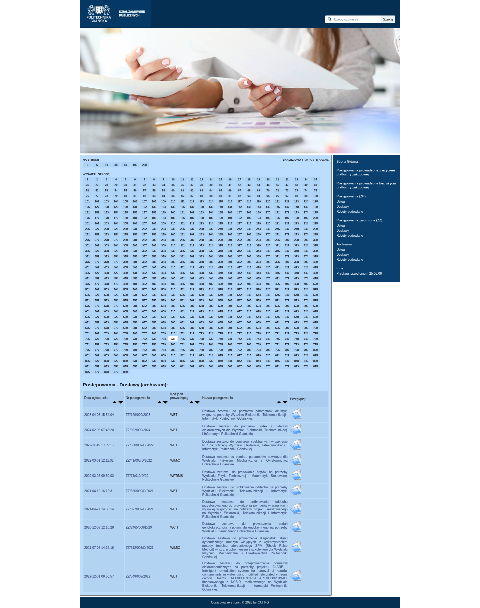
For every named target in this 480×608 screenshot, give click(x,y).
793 (249, 349)
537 (192, 294)
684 (163, 327)
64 (211, 190)
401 (87, 267)
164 (211, 212)
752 (97, 344)
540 (220, 294)
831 (135, 360)
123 (296, 201)
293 (249, 239)
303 (106, 245)
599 (306, 305)
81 (135, 195)
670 (268, 322)
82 (144, 195)
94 (258, 195)
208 (154, 223)
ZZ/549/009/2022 (138, 576)
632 (144, 316)
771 (277, 344)
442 (239, 272)
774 (306, 344)
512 (192, 289)
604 (116, 311)
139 (211, 206)
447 (287, 272)
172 (287, 212)
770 (268, 344)
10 (106, 164)
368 (249, 256)
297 (287, 239)
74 (306, 190)
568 (249, 300)
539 (211, 294)
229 (116, 228)
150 (315, 206)
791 (230, 349)
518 (249, 289)
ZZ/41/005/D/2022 (139, 460)
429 (116, 272)
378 (106, 261)
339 (211, 250)
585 (173, 305)
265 (220, 234)
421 (277, 267)
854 (116, 366)
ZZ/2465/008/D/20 (139, 527)
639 (211, 316)
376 (87, 261)
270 (268, 234)
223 (296, 223)
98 (296, 195)
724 (306, 333)
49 (306, 184)
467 (239, 278)
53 (106, 190)
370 (268, 256)
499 (306, 283)
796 (277, 349)
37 (192, 184)
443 (249, 272)
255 (125, 234)
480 (125, 283)
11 (182, 179)
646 (277, 316)
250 (315, 228)
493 (249, 283)
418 (249, 267)
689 (211, 327)
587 (192, 305)
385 (173, 261)
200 (144, 164)
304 (116, 245)
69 (258, 190)
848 (296, 360)
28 (106, 184)
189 (211, 217)
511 (182, 289)
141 (230, 206)
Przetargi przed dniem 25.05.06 (359, 273)
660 (173, 322)
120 (268, 201)
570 (268, 300)
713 (201, 333)
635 (173, 316)
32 (144, 184)
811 (182, 355)
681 (135, 327)
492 (239, 283)
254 (116, 234)
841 (230, 360)
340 (220, 250)
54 (116, 190)
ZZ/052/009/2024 (138, 430)
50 (125, 164)
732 (144, 338)
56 (135, 190)
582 (144, 305)
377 (97, 261)
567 (239, 300)
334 (163, 250)
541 (230, 294)
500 (315, 283)
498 (296, 283)
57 (144, 190)
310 (173, 245)
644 (258, 316)
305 (125, 245)
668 (249, 322)
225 (315, 223)
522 (287, 289)
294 (258, 239)
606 (135, 311)
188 (201, 217)
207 (144, 223)
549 (306, 294)
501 (87, 289)
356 (135, 256)
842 (239, 360)
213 (201, 223)
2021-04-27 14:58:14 (99, 509)
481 (135, 283)
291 (230, 239)
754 (116, 344)
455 (125, 278)
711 (182, 333)
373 (296, 256)
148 (296, 206)
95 (268, 195)
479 (116, 283)
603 (106, 311)
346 (277, 250)
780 (125, 349)
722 (287, 333)
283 (154, 239)
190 (220, 217)
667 (239, 322)
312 (192, 245)
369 (258, 256)
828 (106, 360)
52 (97, 190)
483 (154, 283)
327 (97, 250)
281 (135, 239)
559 (163, 300)
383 (154, 261)
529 (116, 294)
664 (211, 322)
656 (135, 322)
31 (135, 184)
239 (211, 228)
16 (230, 179)
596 (277, 305)
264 (211, 234)
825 (315, 355)
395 (268, 261)
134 (163, 206)
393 (249, 261)
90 (220, 195)
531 (135, 294)
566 (230, 300)
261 (182, 234)
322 (287, 245)
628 (106, 316)
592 (239, 305)
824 (306, 355)
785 (173, 349)
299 (306, 239)
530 (125, 294)
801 (87, 355)
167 (239, 212)
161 (182, 212)
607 (144, 311)
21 (277, 179)
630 (125, 316)
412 (192, 267)
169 (258, 212)
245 (268, 228)
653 (106, 322)
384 (163, 261)
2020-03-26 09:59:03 (99, 476)
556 (135, 300)
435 (173, 272)
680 (125, 327)
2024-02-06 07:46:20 (99, 430)
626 (87, 316)
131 (135, 206)
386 (182, 261)
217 (239, 223)
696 (277, 327)
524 (306, 289)
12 (192, 179)
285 (173, 239)
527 (97, 294)
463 (201, 278)
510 (173, 289)
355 (125, 256)
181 (135, 217)
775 (315, 344)
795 (268, 349)
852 (97, 366)
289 (211, 239)
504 (116, 289)
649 (306, 316)
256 (135, 234)
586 (182, 305)
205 (125, 223)
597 (287, 305)
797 (287, 349)
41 (230, 184)
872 (287, 366)
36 (182, 184)
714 (211, 333)
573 (296, 300)
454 (116, 278)
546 (277, 294)
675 (315, 322)
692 (239, 327)
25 (315, 179)
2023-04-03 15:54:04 (99, 415)
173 (296, 212)
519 (258, 289)
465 (220, 278)
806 (135, 355)
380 (125, 261)
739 (211, 338)
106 (135, 201)
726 (87, 338)
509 (163, 289)
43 (249, 184)
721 (277, 333)
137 (192, 206)
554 (116, 300)
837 (192, 360)
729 (116, 338)
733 (154, 338)
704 (116, 333)
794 (258, 349)
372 (287, 256)
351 (87, 256)
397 (287, 261)
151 (87, 212)
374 (306, 256)
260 (173, 234)
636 (182, 316)
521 (277, 289)
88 (201, 195)
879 (116, 371)
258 (154, 234)
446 (277, 272)
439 (211, 272)
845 (268, 360)
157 (144, 212)
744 (258, 338)
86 (182, 195)
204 (116, 223)
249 (306, 228)
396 (277, 261)
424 (306, 267)
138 (201, 206)
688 (201, 327)
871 (277, 366)
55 (125, 190)
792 (239, 349)
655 (125, 322)
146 (277, 206)
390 (220, 261)
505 (125, 289)
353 (106, 256)
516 (230, 289)
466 (230, 278)
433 (154, 272)
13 (201, 179)
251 (87, 234)
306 (135, 245)
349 (306, 250)
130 (125, 206)
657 (144, 322)
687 (192, 327)
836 (182, 360)
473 (296, 278)
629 (116, 316)
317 (239, 245)
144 (258, 206)
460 (173, 278)
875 (315, 366)
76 (87, 195)
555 (125, 300)
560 (173, 300)
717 (239, 333)
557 (144, 300)
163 (201, 212)
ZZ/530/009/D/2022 (140, 445)
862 (192, 366)
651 (87, 322)
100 (135, 164)
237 (192, 228)
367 (239, 256)
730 (125, 338)
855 (125, 366)
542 (239, 294)
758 (154, 344)
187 (192, 217)
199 (306, 217)
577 (97, 305)
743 (249, 338)
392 (239, 261)
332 (144, 250)
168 (249, 212)
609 (163, 311)
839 (211, 360)
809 (163, 355)
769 (258, 344)
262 (192, 234)
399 (306, 261)
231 (135, 228)
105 (125, 201)
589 (211, 305)
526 (87, 294)
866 (230, 366)
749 (306, 338)
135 (173, 206)
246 (277, 228)
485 (173, 283)
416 (230, 267)
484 (163, 283)
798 (296, 349)
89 (211, 195)
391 (230, 261)
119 (258, 201)
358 (154, 256)
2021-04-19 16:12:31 (99, 491)
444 (258, 272)
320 (268, 245)
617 (239, 311)
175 (315, 212)
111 (182, 201)
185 (173, 217)
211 (182, 223)
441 (230, 272)
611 (182, 311)
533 (154, 294)
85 (173, 195)
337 (192, 250)
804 (116, 355)
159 (163, 212)
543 (249, 294)
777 (97, 349)
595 (268, 305)
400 (315, 261)
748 (296, 338)
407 (144, 267)
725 (315, 333)
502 (97, 289)
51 (87, 190)
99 (306, 195)
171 (277, 212)
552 (97, 300)
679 (116, 327)
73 (296, 190)
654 (116, 322)
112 (192, 201)
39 (211, 184)
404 (116, 267)
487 (192, 283)
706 (135, 333)
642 (239, 316)
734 (163, 338)
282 (144, 239)
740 (220, 338)
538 (201, 294)
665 (220, 322)
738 (201, 338)
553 (106, 300)
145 (268, 206)
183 (154, 217)
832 (144, 360)
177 (97, 217)
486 (182, 283)
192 (239, 217)
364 (211, 256)
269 (258, 234)
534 (163, 294)
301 (87, 245)
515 (220, 289)
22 (287, 179)
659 (163, 322)
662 (192, 322)
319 (258, 245)
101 (87, 201)
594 (258, 305)
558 (154, 300)
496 (277, 283)
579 (116, 305)
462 (192, 278)
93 (249, 195)
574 (306, 300)
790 (220, 349)
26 (87, 184)
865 (220, 366)
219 (258, 223)
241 (230, 228)
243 (249, 228)
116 (230, 201)
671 (277, 322)
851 (87, 366)
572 (287, 300)
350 (315, 250)
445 (268, 272)
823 (296, 355)
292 (239, 239)
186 (182, 217)
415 (220, 267)
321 (277, 245)
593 (249, 305)
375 (315, 256)
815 (220, 355)
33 (154, 184)
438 (201, 272)
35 (173, 184)
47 (287, 184)
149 (306, 206)
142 (239, 206)
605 (125, 311)
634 (163, 316)
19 (258, 179)
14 (211, 179)
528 (106, 294)
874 (306, 366)
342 (239, 250)
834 (163, 360)
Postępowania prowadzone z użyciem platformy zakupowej (365, 172)
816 (230, 355)
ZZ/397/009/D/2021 (140, 509)
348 (296, 250)
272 (287, 234)
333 (154, 250)
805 (125, 355)
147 (287, 206)
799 (306, 349)
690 (220, 327)
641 (230, 316)
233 (154, 228)
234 (163, 228)
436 (182, 272)
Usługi (341, 201)
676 (87, 327)
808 (154, 355)
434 (163, 272)
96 (277, 195)
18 (249, 179)
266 (230, 234)
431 (135, 272)
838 (201, 360)
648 (296, 316)
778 (106, 349)
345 (268, 250)
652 (97, 322)
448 (296, 272)
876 (87, 371)
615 (220, 311)
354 (116, 256)
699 (306, 327)
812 (192, 355)
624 (306, 311)
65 (220, 190)
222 (287, 223)
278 (106, 239)
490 (220, 283)
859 (163, 366)
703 (106, 333)
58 (154, 190)
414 (211, 267)
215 (220, 223)
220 (268, 223)
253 (106, 234)
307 (144, 245)
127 (97, 206)
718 (249, 333)
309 (163, 245)
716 (230, 333)
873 (296, 366)
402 (97, 267)
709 (163, 333)
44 (258, 184)
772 (287, 344)
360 (173, 256)
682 (144, 327)
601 (87, 311)
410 (173, 267)
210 (173, 223)
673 (296, 322)
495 (268, 283)
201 (87, 223)
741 (230, 338)
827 (97, 360)
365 (220, 256)
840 (220, 360)
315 (220, 245)
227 (97, 228)
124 (306, 201)
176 (87, 217)
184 (163, 217)
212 (192, 223)
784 (163, 349)
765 (220, 344)
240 (220, 228)
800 (315, 349)
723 (296, 333)
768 (249, 344)
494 (258, 283)
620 (268, 311)
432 (144, 272)
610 (173, 311)
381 (135, 261)
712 (192, 333)
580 (125, 305)
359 (163, 256)
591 (230, 305)
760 (173, 344)
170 (268, 212)
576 (87, 305)
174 (306, 212)
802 (97, 355)
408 (154, 267)
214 (211, 223)
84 (163, 195)
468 (249, 278)
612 (192, 311)
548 (296, 294)
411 (182, 267)
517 (239, 289)
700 (315, 327)
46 (277, 184)
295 (268, 239)
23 (296, 179)
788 (201, 349)
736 (182, 338)
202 (97, 223)
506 (135, 289)
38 (201, 184)
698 (296, 327)
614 (211, 311)
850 (315, 360)
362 (192, 256)
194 (258, 217)
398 (296, 261)
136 (182, 206)
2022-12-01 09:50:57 (99, 576)
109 (163, 201)
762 (192, 344)
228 (106, 228)
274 (306, 234)
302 (97, 245)
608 (154, 311)
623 (296, 311)
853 (106, 366)
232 (144, 228)
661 (182, 322)
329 (116, 250)
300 (315, 239)
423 (296, 267)
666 (230, 322)
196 (277, 217)
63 (201, 190)
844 (258, 360)
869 (258, 366)
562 (192, 300)
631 (135, 316)
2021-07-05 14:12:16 (99, 548)
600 (315, 305)
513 (201, 289)
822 (287, 355)
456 (135, 278)
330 (125, 250)
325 (315, 245)
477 (97, 283)
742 (239, 338)
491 (230, 283)
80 (125, 195)
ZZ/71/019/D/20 (137, 476)
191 (230, 217)
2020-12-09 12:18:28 (99, 527)
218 (249, 223)
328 (106, 250)
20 (268, 179)
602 (97, 311)
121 (277, 201)
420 (268, 267)
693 (249, 327)
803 (106, 355)
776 (87, 349)
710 (173, 333)
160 (173, 212)
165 (220, 212)
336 (182, 250)
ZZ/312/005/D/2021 (140, 548)
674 (306, 322)
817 (239, 355)
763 (201, 344)
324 (306, 245)
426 (87, 272)
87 (192, 195)
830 (125, 360)
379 (116, 261)
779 (116, 349)
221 (277, 223)
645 (268, 316)
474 (306, 278)
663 (201, 322)
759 (163, 344)
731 (135, 338)
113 (202, 201)
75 (315, 190)
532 (144, 294)
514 (211, 289)
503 (106, 289)
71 (277, 190)
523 (296, 289)
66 (230, 190)
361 (182, 256)
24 (306, 179)
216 (230, 223)
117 (240, 201)
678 (106, 327)
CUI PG (263, 602)
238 (201, 228)
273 (296, 234)
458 (154, 278)
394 (258, 261)
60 (173, 190)
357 (144, 256)
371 (277, 256)
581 (135, 305)
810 (173, 355)
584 (163, 305)
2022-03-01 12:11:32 (99, 460)
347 (287, 250)
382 (144, 261)
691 (230, 327)
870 (268, 366)
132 (144, 206)
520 (268, 289)
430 (125, 272)
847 (287, 360)
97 (287, 195)
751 (87, 344)
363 (201, 256)
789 (211, 349)
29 (116, 184)
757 (144, 344)
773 (296, 344)
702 (97, 333)
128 (106, 206)
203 (106, 223)
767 (239, 344)
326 (87, 250)
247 (287, 228)
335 (173, 250)
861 (182, 366)
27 (97, 184)
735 (173, 338)
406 (135, 267)
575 (315, 300)
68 (249, 190)
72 (287, 190)
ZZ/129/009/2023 (138, 415)
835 (173, 360)
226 (87, 228)
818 (249, 355)
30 (116, 164)
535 (173, 294)
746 (277, 338)
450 (315, 272)
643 (249, 316)
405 (125, 267)
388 (201, 261)
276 (87, 239)
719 (258, 333)
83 (154, 195)
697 (287, 327)
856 (135, 366)
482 (144, 283)
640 (220, 316)
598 (296, 305)
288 (201, 239)
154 (116, 212)
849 (306, 360)
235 (173, 228)
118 (249, 201)
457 (144, 278)
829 (116, 360)
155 (125, 212)
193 (249, 217)
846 (277, 360)
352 (97, 256)
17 (239, 179)
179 (116, 217)
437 (192, 272)
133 (154, 206)
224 (306, 223)
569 (258, 300)
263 (201, 234)
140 (220, 206)
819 (258, 355)
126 (87, 206)
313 (201, 245)
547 (287, 294)
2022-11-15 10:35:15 (99, 445)
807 (144, 355)
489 (211, 283)
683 (154, 327)
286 (182, 239)
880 (125, 371)
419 (258, 267)
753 (106, 344)
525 (315, 289)
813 (201, 355)
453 (106, 278)
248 (296, 228)
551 (87, 300)
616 (230, 311)
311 (182, 245)
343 (249, 250)
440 (220, 272)
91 (230, 195)
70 (268, 190)
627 (97, 316)
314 (211, 245)
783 (154, 349)
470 (268, 278)
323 (296, 245)
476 (87, 283)
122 (287, 201)
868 (249, 366)
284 (163, 239)
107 (144, 201)
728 (106, 338)
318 (249, 245)
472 (287, 278)
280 (125, 239)
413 (201, 267)
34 (163, 184)
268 (249, 234)
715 (220, 333)
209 (163, 223)
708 (154, 333)
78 (106, 195)
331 (135, 250)
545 (268, 294)
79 (116, 195)
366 (230, 256)
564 (211, 300)
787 (192, 349)
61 (182, 190)
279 (116, 239)
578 (106, 305)
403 (106, 267)
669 (258, 322)
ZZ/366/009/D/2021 (140, 491)
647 (287, 316)
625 (315, 311)
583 (154, 305)
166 (230, 212)
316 (230, 245)
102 (97, 201)
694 (258, 327)
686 (182, 327)
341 (230, 250)
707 (144, 333)
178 (106, 217)
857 (144, 366)
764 (211, 344)
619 (258, 311)
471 (277, 278)
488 (201, 283)
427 (97, 272)
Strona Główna (347, 161)
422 (287, 267)
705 (125, 333)
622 (287, 311)
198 (296, 217)
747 (287, 338)
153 (106, 212)
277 (97, 239)
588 (201, 305)
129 (116, 206)
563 (201, 300)
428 (106, 272)
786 (182, 349)
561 (182, 300)
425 (315, 267)
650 (315, 316)
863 (201, 366)
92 (239, 195)
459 (163, 278)
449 (306, 272)
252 (97, 234)
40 (220, 184)
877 (97, 371)
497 (287, 283)
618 (249, 311)
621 (277, 311)
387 (192, 261)
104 (116, 201)
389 (211, 261)
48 (296, 184)
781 (135, 349)
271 (277, 234)
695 (268, 327)
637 (192, 316)
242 (239, 228)
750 (315, 338)
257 (144, 234)
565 (220, 300)
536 (182, 294)
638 (201, 316)
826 (87, 360)
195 (268, 217)
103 (106, 201)
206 (135, 223)
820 (268, 355)
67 (239, 190)
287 (192, 239)
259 (163, 234)
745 (268, 338)
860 (173, 366)
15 (220, 179)
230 (125, 228)
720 (268, 333)
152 (97, 212)
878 (106, 371)
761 (182, 344)
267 (239, 234)
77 (97, 195)
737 (192, 338)
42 (239, 184)
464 (211, 278)
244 (258, 228)
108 (154, 201)
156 (135, 212)
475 (315, 278)
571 (277, 300)
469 (258, 278)
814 (211, 355)
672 (287, 322)
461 (182, 278)
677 (97, 327)
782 (144, 349)
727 (97, 338)
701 (87, 333)
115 (220, 201)
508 (154, 289)
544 (258, 294)
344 (258, 250)
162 (192, 212)
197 (287, 217)
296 (277, 239)
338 (201, 250)
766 (230, 344)
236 (182, 228)
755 (125, 344)
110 (173, 201)
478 (106, 283)
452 (97, 278)
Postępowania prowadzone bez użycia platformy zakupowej (366, 185)
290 (220, 239)
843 (249, 360)
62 (192, 190)
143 (249, 206)
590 (220, 305)
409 (163, 267)
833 (154, 360)
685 (173, 327)
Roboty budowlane (349, 211)
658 (154, 322)
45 (268, 184)
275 (315, 234)
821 (277, 355)
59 (163, 190)
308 (154, 245)
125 (315, 201)
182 (144, 217)
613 (201, 311)
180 (125, 217)
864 (211, 366)
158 (154, 212)
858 (154, 366)
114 (211, 201)
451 (87, 278)
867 (239, 366)
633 (154, 316)
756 (135, 344)
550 (315, 294)
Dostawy (342, 206)
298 (296, 239)
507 (144, 289)
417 (239, 267)
